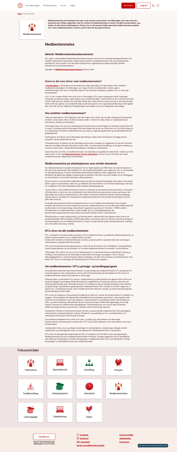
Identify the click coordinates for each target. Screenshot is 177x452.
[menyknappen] (158, 5)
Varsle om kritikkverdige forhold (90, 445)
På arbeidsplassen (50, 5)
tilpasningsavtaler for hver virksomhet (81, 154)
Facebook (84, 435)
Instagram (84, 438)
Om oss (63, 5)
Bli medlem (128, 5)
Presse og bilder (126, 435)
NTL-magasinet (83, 442)
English (72, 5)
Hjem (20, 14)
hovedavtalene (52, 85)
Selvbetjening (125, 438)
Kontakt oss (44, 437)
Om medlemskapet (33, 5)
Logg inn (143, 5)
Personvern (124, 442)
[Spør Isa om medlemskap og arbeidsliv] (173, 443)
